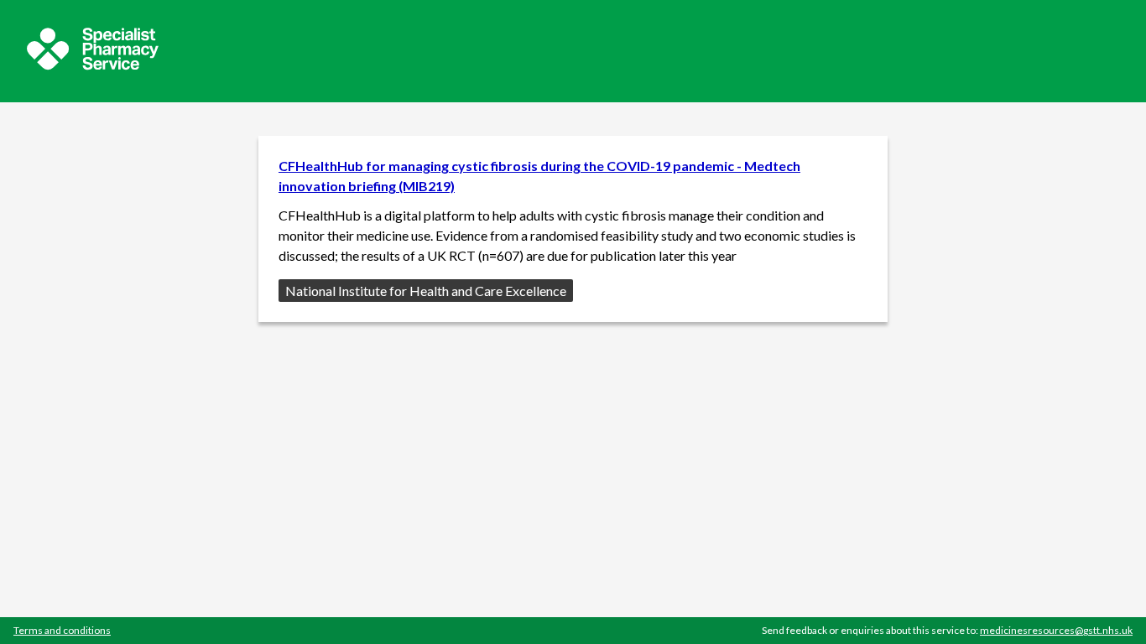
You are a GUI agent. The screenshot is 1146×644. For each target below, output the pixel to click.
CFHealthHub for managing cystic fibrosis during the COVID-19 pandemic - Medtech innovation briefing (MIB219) (539, 176)
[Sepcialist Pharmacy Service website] (93, 65)
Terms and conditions (62, 630)
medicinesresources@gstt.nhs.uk (1056, 630)
